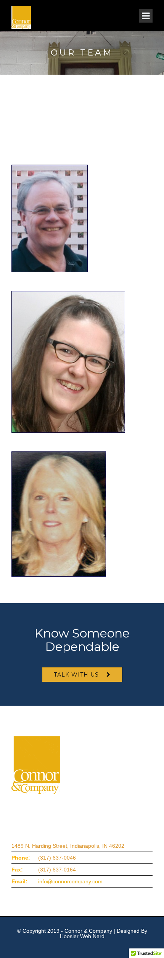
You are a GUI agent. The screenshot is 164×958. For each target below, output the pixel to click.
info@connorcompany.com (70, 881)
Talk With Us (76, 674)
